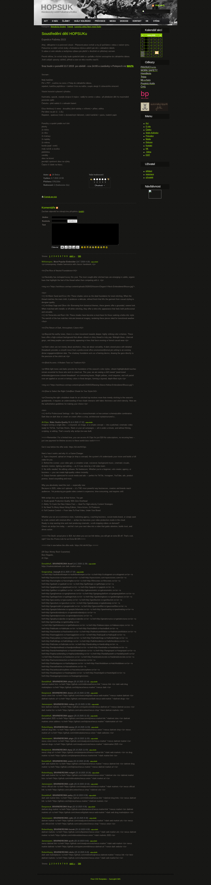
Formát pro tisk (50, 197)
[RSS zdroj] (57, 207)
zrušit (81, 211)
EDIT (148, 155)
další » (72, 256)
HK (147, 21)
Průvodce (100, 21)
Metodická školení (58, 27)
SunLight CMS (114, 879)
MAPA (130, 66)
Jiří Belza (56, 175)
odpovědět (94, 262)
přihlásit (149, 171)
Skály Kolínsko (82, 21)
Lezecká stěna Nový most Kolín (87, 27)
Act (46, 21)
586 (79, 256)
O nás (55, 21)
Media (113, 21)
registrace (150, 174)
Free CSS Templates (99, 879)
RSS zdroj (159, 5)
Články (66, 21)
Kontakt (137, 21)
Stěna (156, 21)
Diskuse (124, 21)
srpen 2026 (151, 35)
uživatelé (149, 177)
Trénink (70, 27)
